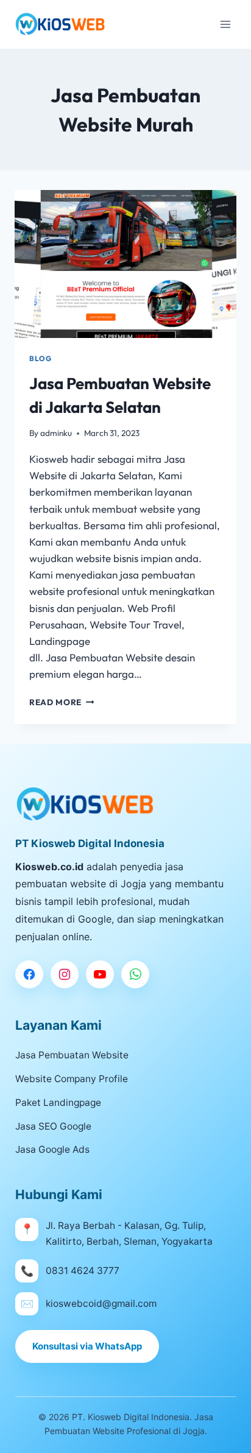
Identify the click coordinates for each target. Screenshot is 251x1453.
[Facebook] (29, 974)
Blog (40, 358)
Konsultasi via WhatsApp (87, 1346)
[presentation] (125, 264)
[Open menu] (225, 24)
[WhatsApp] (135, 974)
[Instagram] (65, 974)
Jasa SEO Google (53, 1126)
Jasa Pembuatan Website (72, 1055)
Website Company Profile (71, 1079)
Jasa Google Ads (52, 1149)
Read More (61, 702)
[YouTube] (100, 974)
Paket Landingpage (58, 1102)
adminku (56, 432)
